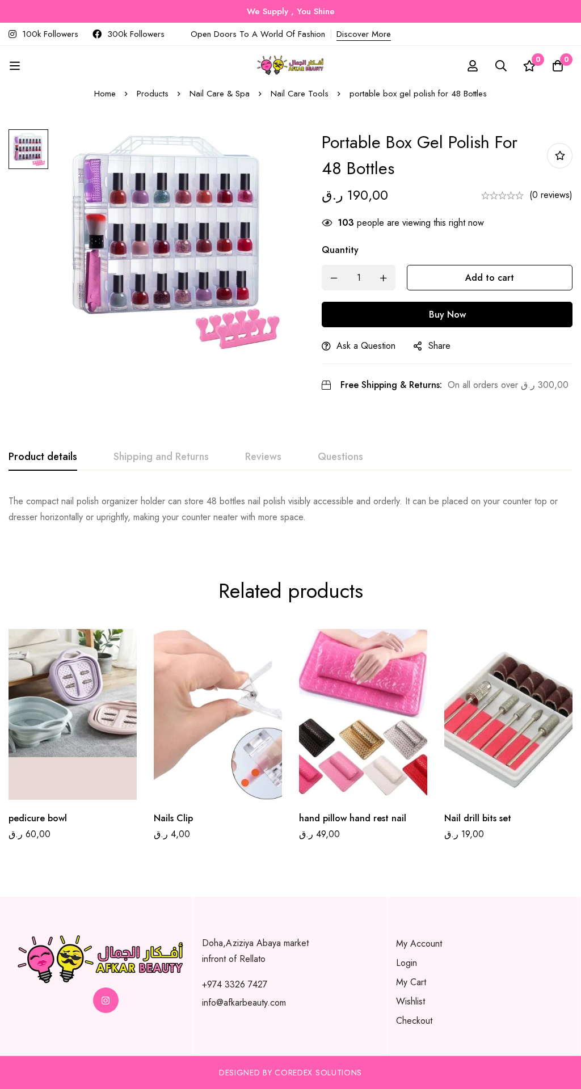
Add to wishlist (559, 155)
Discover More (363, 34)
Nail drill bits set (477, 818)
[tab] (43, 457)
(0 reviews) (550, 194)
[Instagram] (106, 1000)
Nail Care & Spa (220, 93)
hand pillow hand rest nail (352, 818)
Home (105, 93)
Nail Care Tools (300, 93)
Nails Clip (173, 818)
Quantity (340, 249)
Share (439, 345)
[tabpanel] (290, 509)
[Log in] (472, 66)
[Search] (501, 66)
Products (153, 93)
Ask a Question (365, 345)
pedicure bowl (38, 818)
